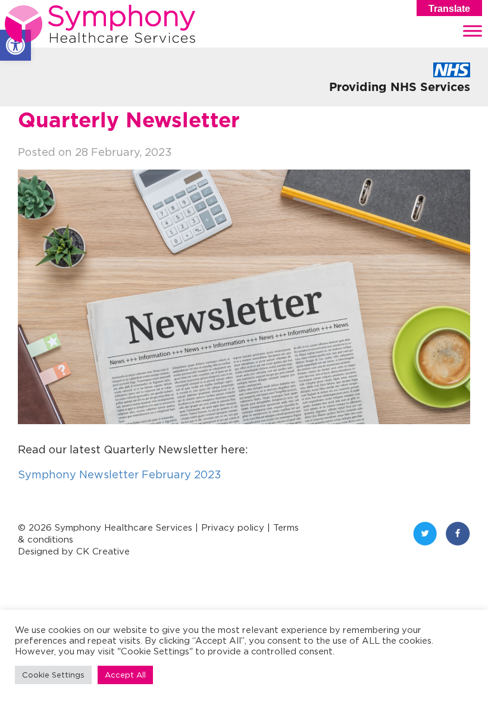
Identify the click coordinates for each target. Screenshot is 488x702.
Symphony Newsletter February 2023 (119, 474)
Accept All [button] (125, 674)
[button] (15, 45)
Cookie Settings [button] (53, 674)
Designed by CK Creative (74, 551)
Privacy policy (232, 527)
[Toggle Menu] (472, 30)
